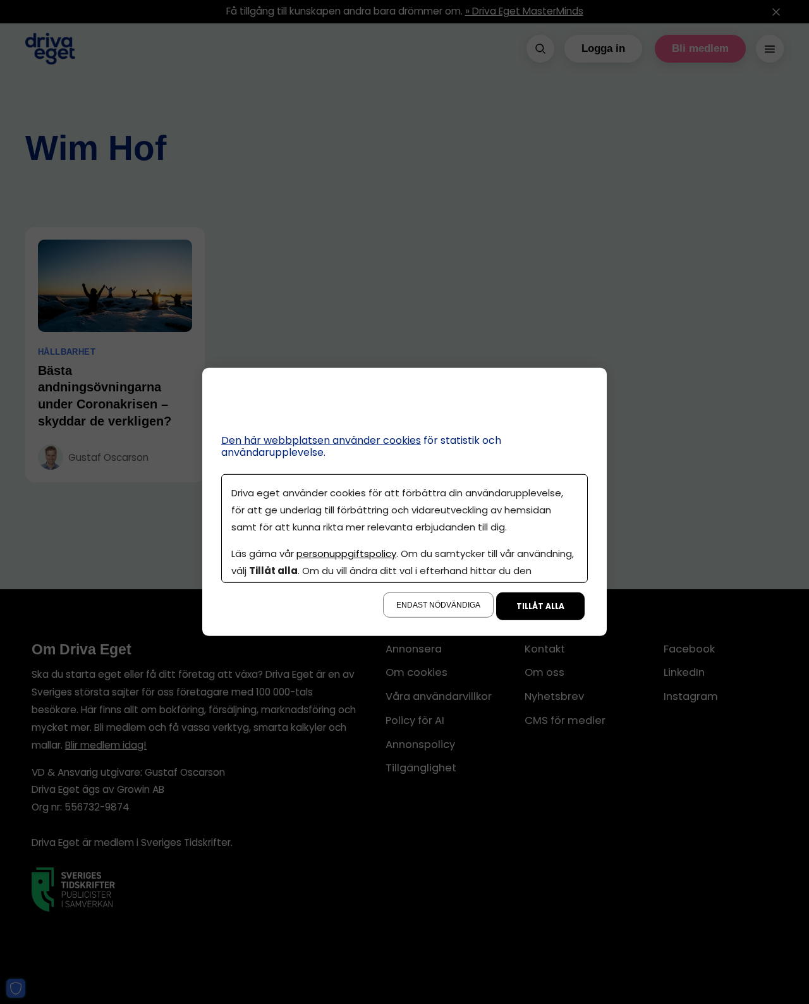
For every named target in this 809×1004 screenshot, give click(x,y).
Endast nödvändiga (438, 605)
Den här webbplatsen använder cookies (321, 440)
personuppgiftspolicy (346, 553)
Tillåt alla (540, 606)
